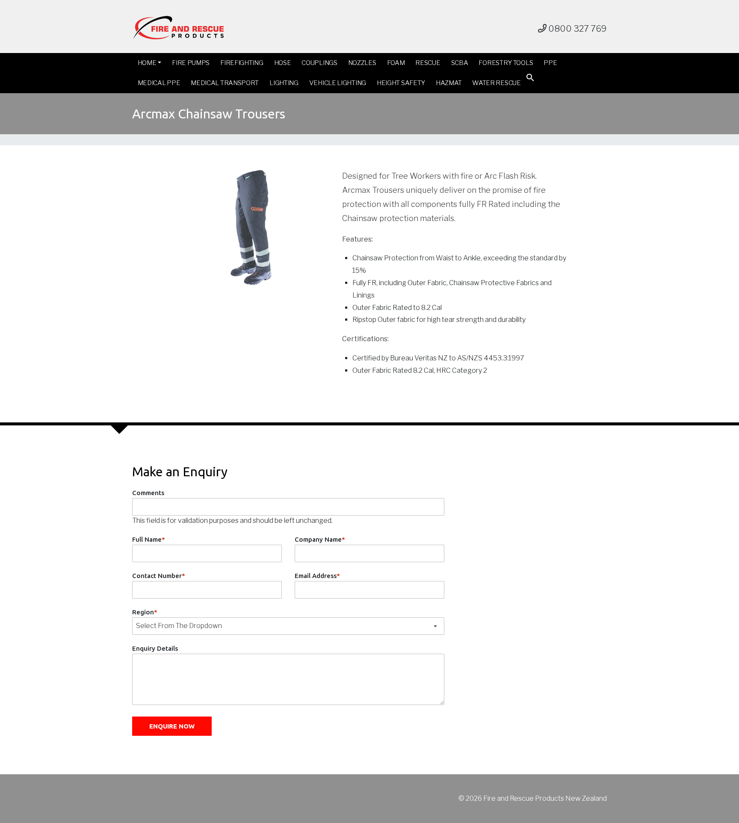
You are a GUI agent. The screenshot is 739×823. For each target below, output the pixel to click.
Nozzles (362, 63)
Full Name (148, 539)
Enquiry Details (155, 648)
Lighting (284, 83)
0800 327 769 (577, 29)
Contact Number (158, 575)
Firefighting (241, 63)
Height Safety (401, 83)
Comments (148, 492)
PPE (550, 63)
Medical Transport (225, 83)
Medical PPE (159, 83)
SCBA (459, 63)
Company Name (320, 539)
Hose (282, 63)
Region (144, 612)
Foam (396, 63)
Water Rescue (496, 83)
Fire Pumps (191, 63)
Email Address (317, 575)
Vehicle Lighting (337, 83)
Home (147, 63)
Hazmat (448, 83)
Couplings (319, 63)
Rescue (427, 63)
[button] (530, 79)
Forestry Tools (506, 63)
